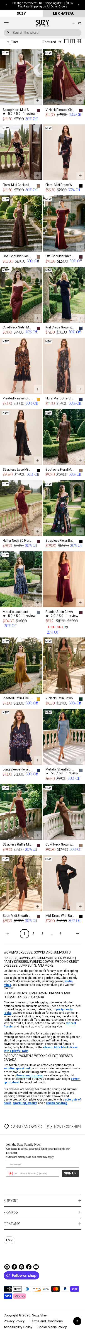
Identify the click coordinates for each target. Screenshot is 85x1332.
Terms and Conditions (46, 1321)
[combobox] (42, 32)
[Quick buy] (37, 100)
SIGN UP (70, 1173)
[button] (79, 23)
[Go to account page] (73, 23)
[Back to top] (77, 1321)
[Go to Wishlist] (67, 23)
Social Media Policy (52, 1327)
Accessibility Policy (18, 1327)
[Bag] (79, 23)
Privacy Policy (14, 1321)
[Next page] (77, 934)
